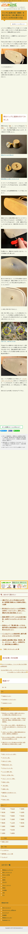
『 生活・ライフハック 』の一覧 (11, 649)
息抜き (4, 887)
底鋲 (10, 126)
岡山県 (13, 809)
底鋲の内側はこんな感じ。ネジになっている (10, 178)
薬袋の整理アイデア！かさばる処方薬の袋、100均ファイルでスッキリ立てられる (14, 619)
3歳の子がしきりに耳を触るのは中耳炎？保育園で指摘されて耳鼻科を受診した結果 (14, 602)
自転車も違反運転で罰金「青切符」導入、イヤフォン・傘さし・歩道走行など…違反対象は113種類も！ (13, 642)
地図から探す (5, 841)
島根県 (13, 815)
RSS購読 (4, 915)
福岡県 (13, 833)
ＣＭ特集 (4, 890)
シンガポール (5, 850)
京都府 (3, 826)
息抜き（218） (6, 782)
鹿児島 (22, 822)
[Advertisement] (14, 94)
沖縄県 (22, 826)
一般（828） (5, 785)
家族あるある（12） (7, 764)
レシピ (4, 877)
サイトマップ (5, 912)
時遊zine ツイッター (7, 917)
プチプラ (4, 882)
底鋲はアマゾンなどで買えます (7, 155)
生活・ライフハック (7, 872)
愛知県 (3, 822)
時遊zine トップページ (7, 870)
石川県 (3, 819)
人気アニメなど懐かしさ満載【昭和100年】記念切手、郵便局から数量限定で (13, 732)
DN (3, 687)
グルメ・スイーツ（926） (8, 778)
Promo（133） (6, 799)
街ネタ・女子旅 (6, 875)
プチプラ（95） (6, 757)
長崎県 (22, 809)
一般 (3, 892)
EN (5, 687)
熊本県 (22, 815)
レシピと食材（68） (7, 771)
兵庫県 (3, 833)
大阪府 (3, 829)
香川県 (13, 829)
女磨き (4, 879)
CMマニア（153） (6, 761)
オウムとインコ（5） (7, 768)
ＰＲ (3, 895)
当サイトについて (6, 907)
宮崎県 (22, 819)
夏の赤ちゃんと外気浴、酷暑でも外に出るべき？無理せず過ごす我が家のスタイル (13, 714)
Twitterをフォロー (6, 696)
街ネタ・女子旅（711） (8, 775)
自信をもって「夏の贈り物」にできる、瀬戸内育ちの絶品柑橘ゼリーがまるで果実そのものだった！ (14, 627)
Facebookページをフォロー (9, 699)
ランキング (4, 857)
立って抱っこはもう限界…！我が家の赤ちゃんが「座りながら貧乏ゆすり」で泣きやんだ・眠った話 (14, 727)
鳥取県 (13, 812)
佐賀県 (22, 812)
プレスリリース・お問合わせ (9, 910)
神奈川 (3, 815)
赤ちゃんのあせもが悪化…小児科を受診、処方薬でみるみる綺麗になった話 (14, 738)
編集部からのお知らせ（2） (9, 792)
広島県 (13, 819)
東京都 (3, 812)
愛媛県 (13, 826)
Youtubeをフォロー (7, 703)
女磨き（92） (5, 789)
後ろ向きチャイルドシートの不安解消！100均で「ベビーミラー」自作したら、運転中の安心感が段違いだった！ (14, 611)
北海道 (3, 809)
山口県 (13, 822)
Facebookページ (6, 920)
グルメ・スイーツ (6, 885)
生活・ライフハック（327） (9, 754)
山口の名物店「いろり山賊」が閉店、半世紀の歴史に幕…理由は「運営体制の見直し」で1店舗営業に (14, 720)
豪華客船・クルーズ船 (7, 853)
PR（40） (4, 796)
